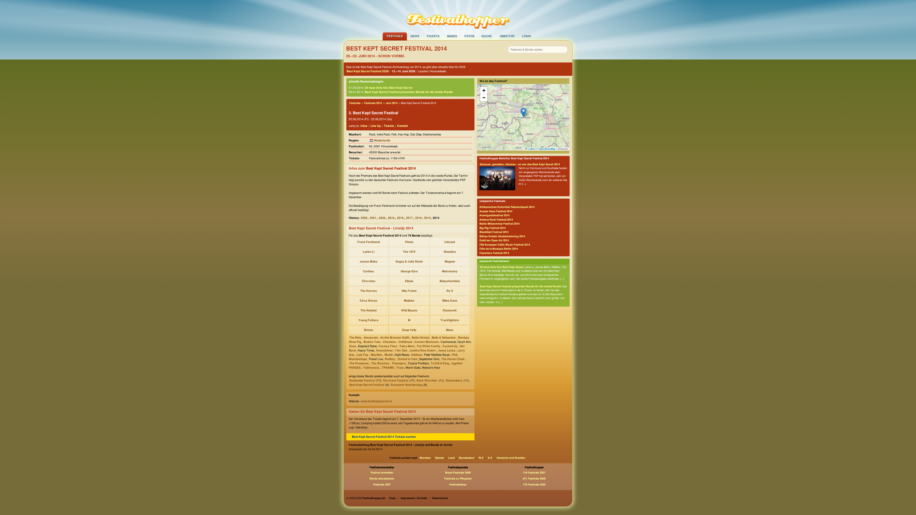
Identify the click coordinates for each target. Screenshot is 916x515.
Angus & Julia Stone (409, 261)
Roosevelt (450, 310)
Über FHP (507, 36)
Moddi (389, 354)
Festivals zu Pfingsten (458, 478)
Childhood (405, 341)
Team (392, 498)
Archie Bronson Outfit (394, 337)
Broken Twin (372, 341)
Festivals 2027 (382, 484)
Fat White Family (428, 346)
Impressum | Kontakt (414, 498)
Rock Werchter (426, 380)
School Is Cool (407, 359)
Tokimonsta (371, 367)
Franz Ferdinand (368, 242)
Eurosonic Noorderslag (406, 384)
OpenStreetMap (547, 148)
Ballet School (420, 337)
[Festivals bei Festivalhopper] (458, 16)
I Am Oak (401, 350)
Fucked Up (449, 346)
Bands (452, 36)
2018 (400, 217)
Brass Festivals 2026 (458, 472)
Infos (363, 125)
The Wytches (380, 363)
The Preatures (359, 363)
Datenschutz (440, 498)
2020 (382, 217)
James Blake (368, 261)
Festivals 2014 (373, 103)
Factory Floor (388, 346)
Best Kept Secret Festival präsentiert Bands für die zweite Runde (409, 92)
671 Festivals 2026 (534, 478)
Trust (400, 367)
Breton (368, 330)
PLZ (481, 458)
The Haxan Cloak (453, 359)
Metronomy (450, 271)
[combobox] (537, 49)
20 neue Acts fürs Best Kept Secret (388, 87)
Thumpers (399, 363)
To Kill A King (440, 363)
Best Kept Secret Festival (366, 384)
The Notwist (368, 310)
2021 (373, 217)
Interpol (449, 242)
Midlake (409, 300)
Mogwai (450, 261)
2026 (364, 217)
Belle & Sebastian (444, 337)
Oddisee (416, 354)
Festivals (395, 36)
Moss (449, 330)
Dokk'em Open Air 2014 (494, 240)
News (415, 36)
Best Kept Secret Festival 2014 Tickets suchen (384, 436)
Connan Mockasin (426, 341)
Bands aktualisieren (382, 478)
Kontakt (402, 125)
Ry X (450, 290)
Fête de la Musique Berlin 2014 (498, 248)
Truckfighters (449, 320)
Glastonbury (454, 380)
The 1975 (409, 251)
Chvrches (368, 281)
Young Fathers (369, 320)
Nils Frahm (409, 290)
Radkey (390, 359)
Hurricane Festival (395, 380)
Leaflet (531, 148)
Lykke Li (368, 251)
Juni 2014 (392, 103)
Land (451, 458)
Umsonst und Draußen (511, 458)
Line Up (375, 125)
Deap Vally (409, 330)
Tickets (433, 36)
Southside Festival (362, 380)
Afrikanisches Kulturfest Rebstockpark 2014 (507, 207)
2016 (418, 217)
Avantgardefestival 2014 (494, 215)
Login (526, 36)
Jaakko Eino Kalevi (423, 350)
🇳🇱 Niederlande (380, 140)
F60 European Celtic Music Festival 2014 (504, 244)
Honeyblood (384, 350)
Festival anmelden (381, 472)
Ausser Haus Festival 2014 (495, 211)
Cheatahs (389, 341)
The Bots (355, 337)
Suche (486, 36)
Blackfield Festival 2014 (494, 232)
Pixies (409, 242)
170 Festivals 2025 (534, 484)
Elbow (409, 281)
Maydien (376, 354)
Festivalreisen (458, 484)
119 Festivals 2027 (534, 472)
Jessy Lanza (446, 350)
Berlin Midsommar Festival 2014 (499, 223)
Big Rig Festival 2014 (492, 228)
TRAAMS (388, 367)
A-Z (490, 458)
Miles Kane (449, 300)
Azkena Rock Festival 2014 (496, 219)
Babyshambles (450, 281)
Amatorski (371, 337)
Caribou (368, 271)
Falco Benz (407, 346)
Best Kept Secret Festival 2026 (368, 71)
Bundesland (466, 458)
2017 (409, 217)
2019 (391, 217)
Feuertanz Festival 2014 (494, 253)
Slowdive (450, 251)
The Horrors (368, 290)
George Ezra (409, 271)
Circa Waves (368, 300)
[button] (523, 112)
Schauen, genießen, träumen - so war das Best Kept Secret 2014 (520, 164)
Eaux (352, 346)
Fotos (469, 36)
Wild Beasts (409, 310)
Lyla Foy (362, 354)
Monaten (425, 458)
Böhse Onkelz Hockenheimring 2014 (502, 236)
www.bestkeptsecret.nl (376, 401)
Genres (439, 458)
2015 (427, 217)
